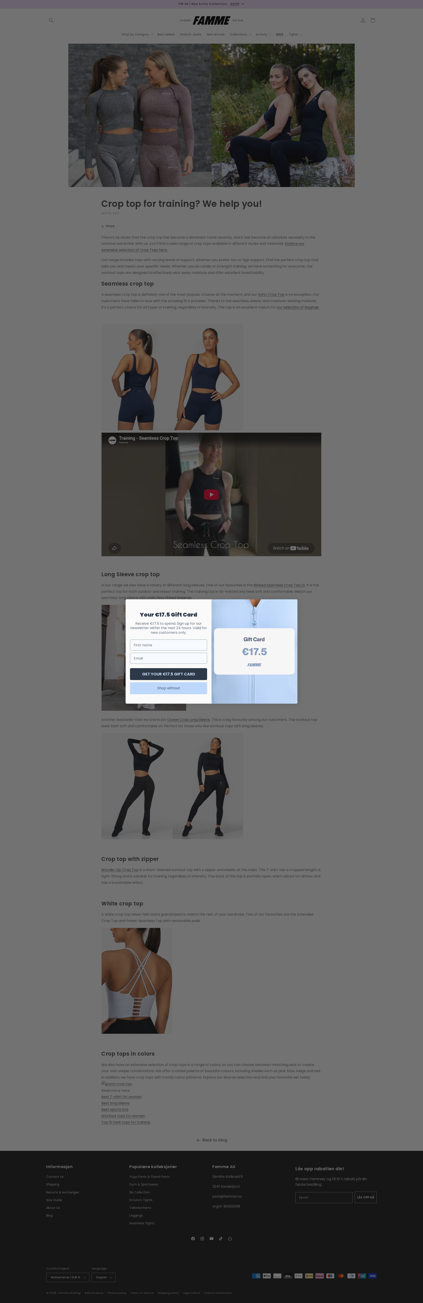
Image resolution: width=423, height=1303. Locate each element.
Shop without (168, 688)
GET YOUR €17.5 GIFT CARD (168, 674)
